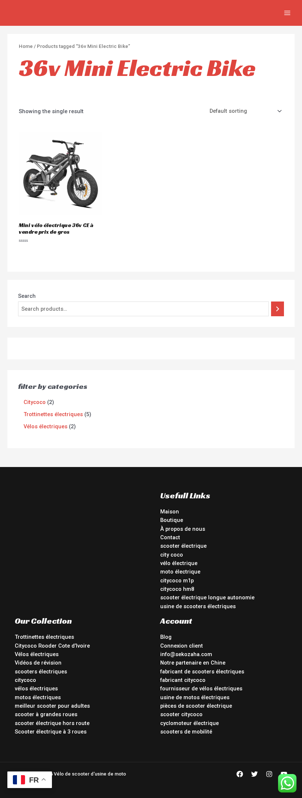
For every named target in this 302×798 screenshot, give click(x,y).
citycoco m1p (177, 580)
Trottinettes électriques (44, 637)
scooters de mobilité (186, 731)
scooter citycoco (181, 714)
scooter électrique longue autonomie (207, 597)
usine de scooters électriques (198, 606)
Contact (170, 537)
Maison (169, 511)
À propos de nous (182, 529)
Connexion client (181, 645)
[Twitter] (254, 774)
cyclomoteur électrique (189, 723)
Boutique (171, 520)
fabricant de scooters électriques (202, 671)
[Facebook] (239, 774)
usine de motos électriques (194, 697)
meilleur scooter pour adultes (52, 706)
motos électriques (38, 697)
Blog (166, 637)
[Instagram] (269, 774)
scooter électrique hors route (52, 723)
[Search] (277, 309)
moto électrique (180, 571)
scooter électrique (183, 546)
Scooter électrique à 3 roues (51, 731)
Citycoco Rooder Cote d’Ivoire (52, 645)
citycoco (25, 680)
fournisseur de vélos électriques (201, 688)
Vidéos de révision (38, 662)
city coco (171, 554)
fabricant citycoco (183, 680)
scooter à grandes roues (46, 714)
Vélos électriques (37, 654)
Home (26, 46)
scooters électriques (41, 671)
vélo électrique (178, 563)
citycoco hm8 (177, 589)
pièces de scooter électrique (196, 706)
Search (27, 296)
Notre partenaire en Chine (192, 662)
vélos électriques (36, 688)
